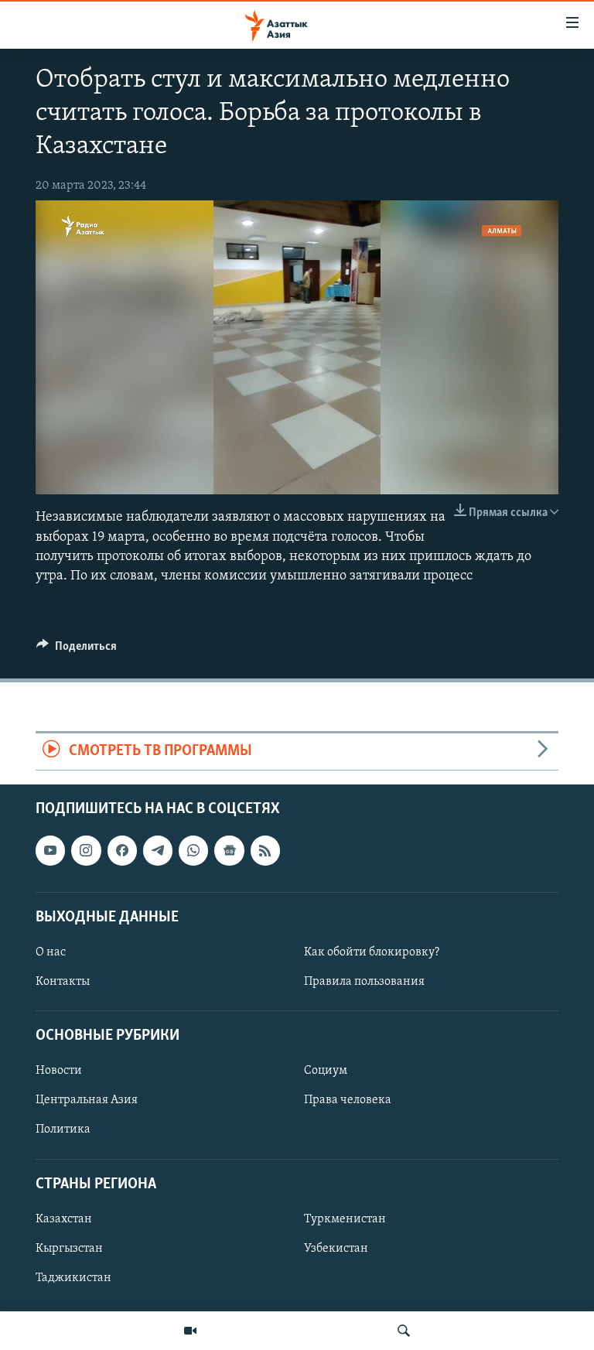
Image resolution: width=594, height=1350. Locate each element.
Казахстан (64, 1218)
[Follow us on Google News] (229, 850)
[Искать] (404, 1330)
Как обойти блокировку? (371, 952)
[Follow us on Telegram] (157, 850)
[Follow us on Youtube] (50, 850)
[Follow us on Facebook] (122, 850)
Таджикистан (73, 1278)
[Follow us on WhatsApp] (193, 850)
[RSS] (265, 850)
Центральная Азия (87, 1100)
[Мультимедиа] (190, 1330)
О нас (51, 952)
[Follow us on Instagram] (86, 850)
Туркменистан (345, 1218)
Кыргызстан (69, 1248)
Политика (63, 1129)
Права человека (347, 1100)
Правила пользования (364, 982)
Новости (59, 1071)
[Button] (76, 650)
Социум (325, 1071)
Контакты (63, 982)
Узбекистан (336, 1248)
